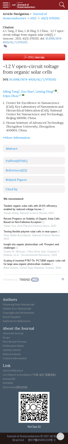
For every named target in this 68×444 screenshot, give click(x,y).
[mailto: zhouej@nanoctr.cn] (23, 95)
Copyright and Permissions (18, 312)
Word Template (12, 317)
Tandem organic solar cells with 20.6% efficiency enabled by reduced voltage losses (30, 207)
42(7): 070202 (50, 18)
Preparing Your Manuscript (18, 304)
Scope (6, 337)
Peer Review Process (14, 341)
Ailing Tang (11, 91)
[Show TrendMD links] (62, 279)
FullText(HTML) (16, 161)
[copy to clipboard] (5, 45)
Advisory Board (12, 350)
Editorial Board (12, 354)
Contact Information (15, 358)
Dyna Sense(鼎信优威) (15, 387)
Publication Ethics (13, 345)
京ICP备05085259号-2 (42, 440)
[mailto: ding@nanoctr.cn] (56, 90)
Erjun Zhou (11, 96)
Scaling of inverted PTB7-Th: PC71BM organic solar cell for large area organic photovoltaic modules (34, 262)
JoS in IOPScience (13, 370)
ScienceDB (9, 378)
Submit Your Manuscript (17, 308)
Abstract (11, 148)
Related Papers (16, 180)
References (16, 170)
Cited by (11, 189)
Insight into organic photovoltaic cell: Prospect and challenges (31, 246)
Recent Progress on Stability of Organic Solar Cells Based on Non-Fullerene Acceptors (32, 220)
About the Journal (13, 333)
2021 (33, 18)
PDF (35, 57)
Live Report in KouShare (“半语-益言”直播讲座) (29, 374)
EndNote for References (16, 321)
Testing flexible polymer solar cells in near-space (30, 231)
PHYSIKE (8, 383)
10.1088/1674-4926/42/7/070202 (32, 79)
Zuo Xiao (27, 91)
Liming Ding (44, 91)
